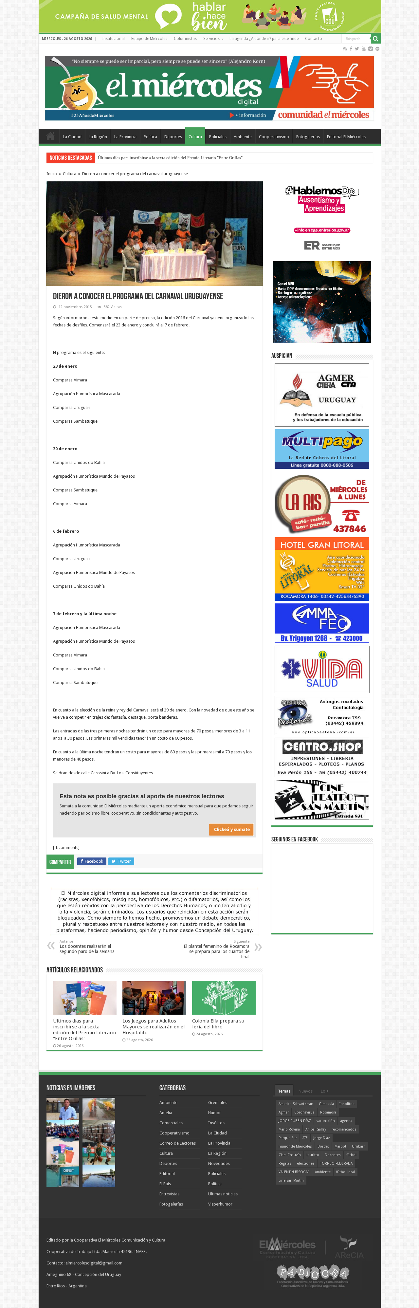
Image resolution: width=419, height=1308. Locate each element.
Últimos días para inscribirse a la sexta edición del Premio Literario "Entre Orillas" (170, 157)
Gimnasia (326, 1104)
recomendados (344, 1129)
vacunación (326, 1121)
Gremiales (217, 1102)
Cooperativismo (274, 136)
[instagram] (370, 49)
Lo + (325, 1091)
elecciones (306, 1163)
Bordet (323, 1146)
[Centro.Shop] (322, 757)
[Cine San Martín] (322, 799)
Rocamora (328, 1112)
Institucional (113, 38)
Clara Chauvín (290, 1155)
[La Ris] (322, 502)
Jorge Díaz (321, 1138)
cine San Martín (291, 1180)
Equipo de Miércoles (149, 38)
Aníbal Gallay (315, 1129)
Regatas (285, 1163)
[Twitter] (357, 49)
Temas (284, 1091)
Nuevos (306, 1091)
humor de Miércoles (295, 1146)
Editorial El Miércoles (346, 136)
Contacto (313, 38)
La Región (98, 136)
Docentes (333, 1155)
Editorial (167, 1173)
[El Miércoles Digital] (210, 87)
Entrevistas (169, 1193)
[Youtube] (363, 49)
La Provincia (125, 136)
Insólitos (216, 1122)
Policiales (218, 136)
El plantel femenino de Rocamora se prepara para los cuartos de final (216, 949)
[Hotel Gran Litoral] (322, 568)
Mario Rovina (289, 1129)
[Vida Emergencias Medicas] (322, 669)
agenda (346, 1121)
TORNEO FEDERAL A (336, 1163)
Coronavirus (304, 1112)
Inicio (51, 173)
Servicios (211, 38)
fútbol (351, 1155)
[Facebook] (351, 49)
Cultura (195, 136)
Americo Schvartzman (296, 1104)
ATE (305, 1138)
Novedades (219, 1163)
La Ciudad (72, 136)
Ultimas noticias (223, 1193)
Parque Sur (288, 1138)
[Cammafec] (322, 622)
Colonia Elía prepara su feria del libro (218, 1024)
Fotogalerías (308, 136)
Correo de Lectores (177, 1143)
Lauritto (312, 1155)
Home (50, 136)
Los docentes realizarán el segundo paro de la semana (87, 946)
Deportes (173, 136)
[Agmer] (322, 394)
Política (150, 136)
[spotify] (377, 49)
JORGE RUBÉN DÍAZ (295, 1121)
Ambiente (243, 136)
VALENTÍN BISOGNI (294, 1172)
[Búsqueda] (376, 39)
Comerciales (171, 1122)
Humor (214, 1112)
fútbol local (345, 1172)
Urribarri (359, 1146)
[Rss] (345, 49)
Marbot (340, 1146)
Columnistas (185, 38)
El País (165, 1183)
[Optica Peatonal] (322, 714)
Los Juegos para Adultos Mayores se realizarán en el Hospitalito (153, 1027)
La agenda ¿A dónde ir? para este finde (264, 38)
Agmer (284, 1112)
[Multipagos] (322, 448)
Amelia (165, 1112)
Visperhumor (220, 1204)
